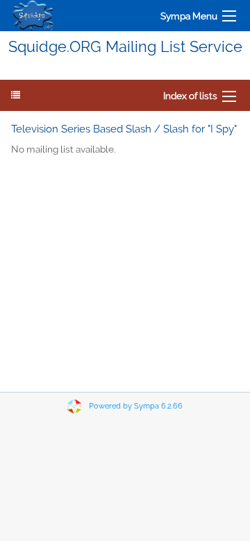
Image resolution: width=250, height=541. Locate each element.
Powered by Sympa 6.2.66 (136, 406)
